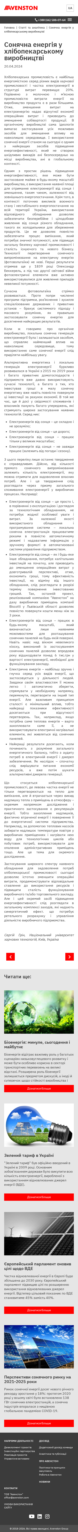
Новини (44, 1481)
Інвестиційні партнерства (19, 1451)
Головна (9, 27)
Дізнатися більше (39, 1088)
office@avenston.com (16, 1497)
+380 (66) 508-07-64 (52, 20)
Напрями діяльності (18, 1440)
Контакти (10, 1488)
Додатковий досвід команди (56, 1447)
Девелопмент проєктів (18, 1447)
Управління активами (16, 1458)
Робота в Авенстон (50, 1474)
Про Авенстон (48, 1461)
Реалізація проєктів (15, 1454)
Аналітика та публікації (52, 1453)
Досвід (44, 1440)
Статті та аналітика (32, 27)
